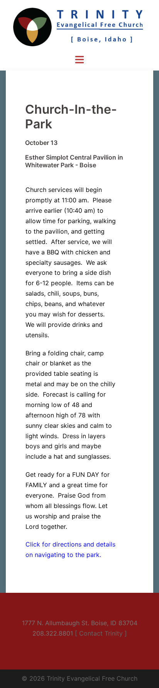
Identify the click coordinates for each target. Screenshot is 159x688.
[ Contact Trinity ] (101, 633)
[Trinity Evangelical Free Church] (79, 26)
